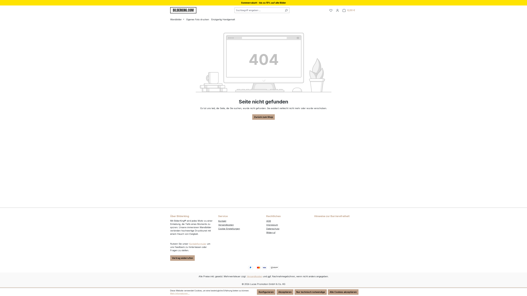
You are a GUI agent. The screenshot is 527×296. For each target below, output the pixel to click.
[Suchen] (286, 10)
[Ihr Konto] (337, 10)
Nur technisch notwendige (310, 292)
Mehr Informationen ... (180, 293)
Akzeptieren (285, 292)
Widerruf (270, 232)
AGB (268, 221)
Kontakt (222, 221)
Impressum (272, 225)
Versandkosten (226, 225)
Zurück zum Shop (263, 117)
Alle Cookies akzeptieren (343, 292)
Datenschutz (272, 228)
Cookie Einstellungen (229, 228)
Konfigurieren (266, 292)
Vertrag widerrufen (182, 258)
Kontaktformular (197, 243)
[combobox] (259, 10)
